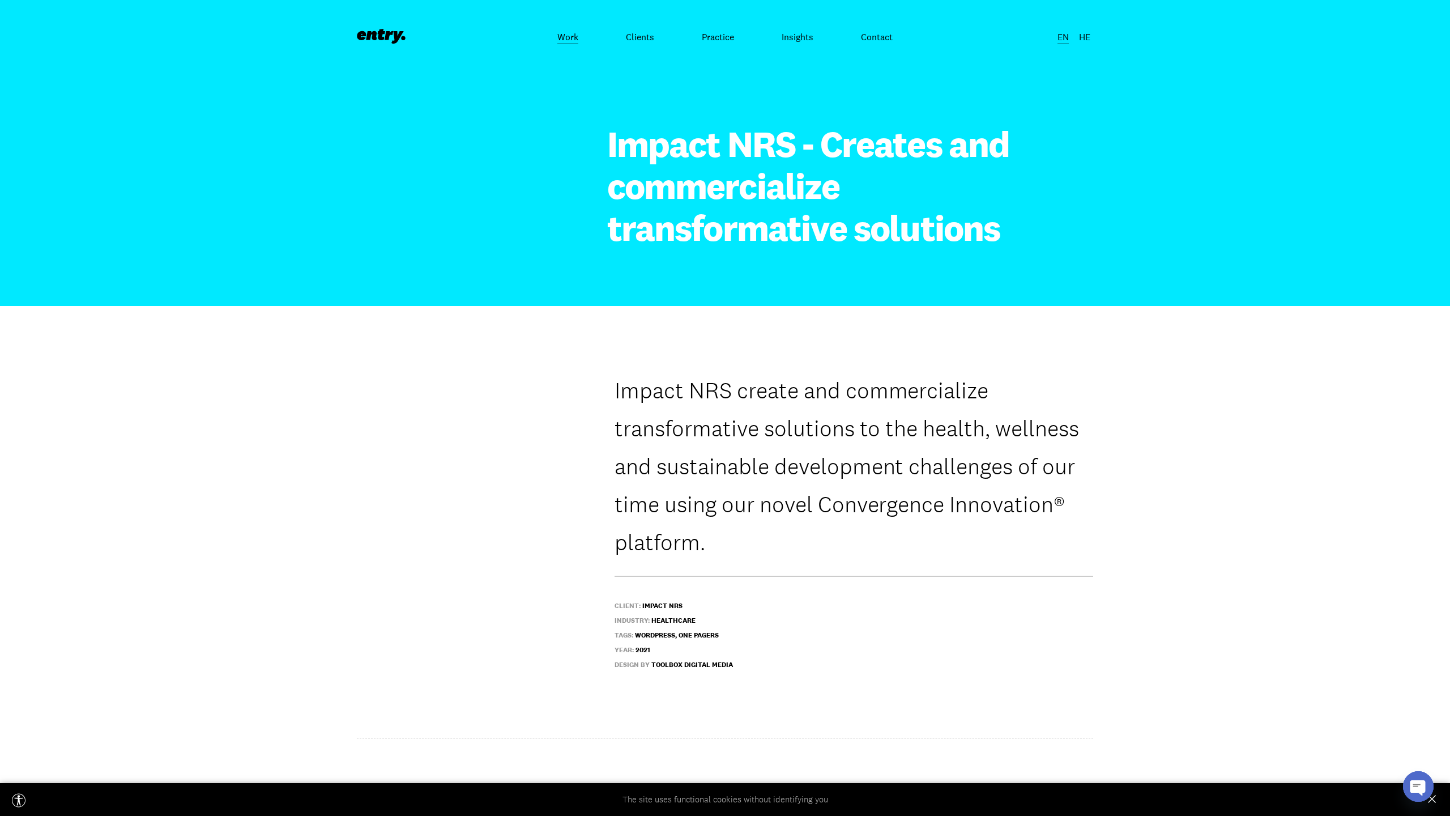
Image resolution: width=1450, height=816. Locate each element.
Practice (718, 36)
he (1084, 36)
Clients (640, 36)
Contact (877, 36)
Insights (797, 36)
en (1063, 36)
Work (567, 36)
